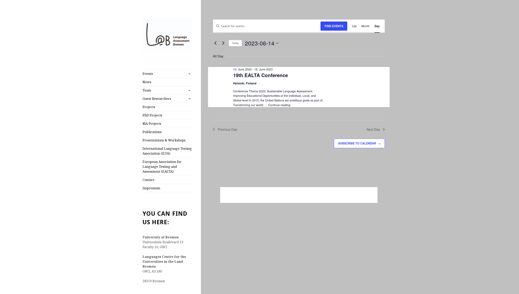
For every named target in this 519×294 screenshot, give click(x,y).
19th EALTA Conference (260, 75)
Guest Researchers (157, 98)
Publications (152, 132)
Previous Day (227, 129)
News (147, 82)
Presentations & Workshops (164, 140)
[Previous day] (215, 43)
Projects (149, 107)
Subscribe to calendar (357, 143)
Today (235, 43)
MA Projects (152, 123)
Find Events (334, 26)
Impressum (151, 188)
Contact (148, 180)
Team (147, 90)
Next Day (373, 129)
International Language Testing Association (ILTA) (167, 151)
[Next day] (223, 43)
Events (148, 73)
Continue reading (279, 105)
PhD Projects (152, 115)
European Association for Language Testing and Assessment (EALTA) (162, 166)
